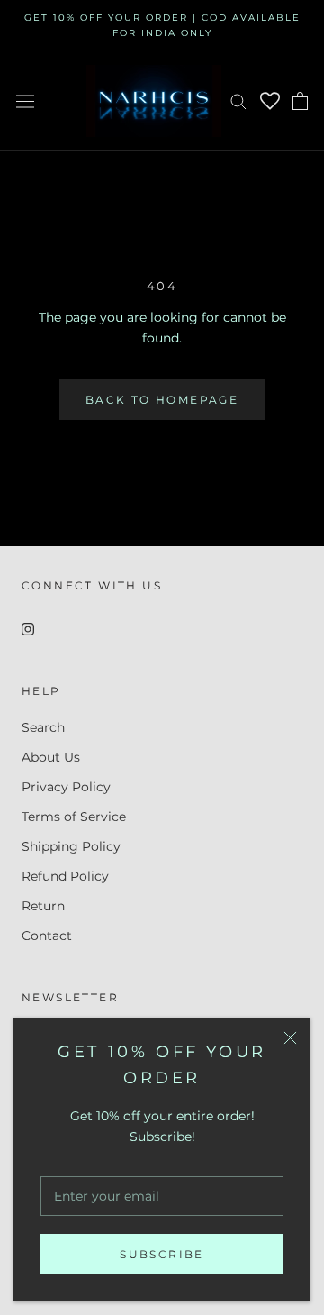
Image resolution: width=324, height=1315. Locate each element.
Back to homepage (162, 399)
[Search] (238, 100)
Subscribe (162, 1254)
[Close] (290, 1038)
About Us (51, 757)
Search (43, 727)
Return (43, 906)
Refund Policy (65, 876)
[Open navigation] (25, 101)
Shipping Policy (71, 846)
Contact (47, 935)
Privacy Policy (66, 787)
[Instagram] (28, 628)
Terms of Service (74, 816)
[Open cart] (300, 101)
